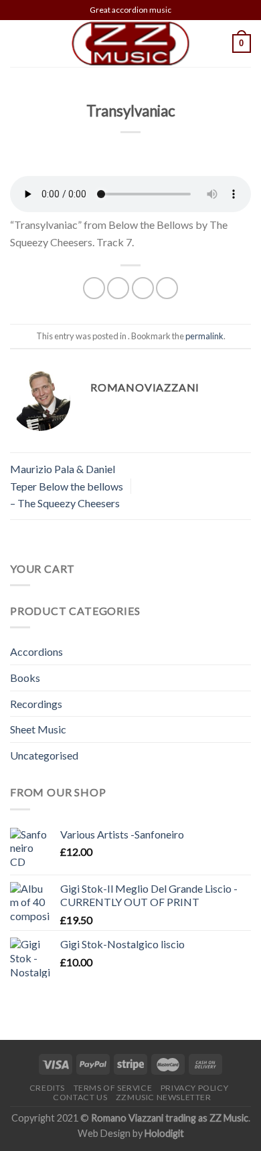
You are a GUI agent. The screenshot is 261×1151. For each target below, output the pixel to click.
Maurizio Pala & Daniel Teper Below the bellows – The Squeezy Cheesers (66, 485)
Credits (47, 1088)
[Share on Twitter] (118, 288)
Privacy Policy (195, 1088)
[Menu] (18, 43)
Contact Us (80, 1097)
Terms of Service (113, 1088)
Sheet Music (38, 729)
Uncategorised (44, 755)
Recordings (36, 703)
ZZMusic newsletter (163, 1097)
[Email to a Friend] (143, 288)
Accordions (36, 651)
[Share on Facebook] (94, 288)
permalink (204, 336)
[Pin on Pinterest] (167, 288)
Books (25, 677)
